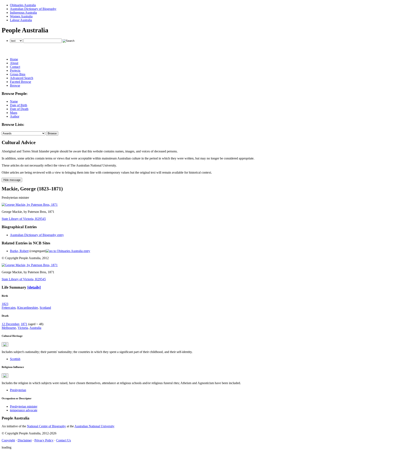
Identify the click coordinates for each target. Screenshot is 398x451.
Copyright (8, 440)
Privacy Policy (43, 440)
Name (14, 101)
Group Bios (17, 74)
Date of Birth (18, 105)
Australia (35, 328)
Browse (15, 85)
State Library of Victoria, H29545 (24, 219)
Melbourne (9, 328)
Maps (13, 112)
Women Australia (21, 16)
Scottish (15, 359)
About (14, 63)
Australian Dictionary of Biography (33, 9)
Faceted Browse (20, 81)
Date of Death (19, 109)
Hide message (12, 179)
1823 (5, 304)
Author (14, 116)
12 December (10, 324)
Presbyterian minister (23, 406)
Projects (15, 70)
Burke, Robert (19, 251)
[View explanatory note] (5, 344)
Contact (15, 67)
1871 (24, 324)
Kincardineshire (27, 307)
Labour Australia (21, 20)
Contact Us (63, 440)
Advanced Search (21, 78)
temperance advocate (23, 410)
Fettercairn (9, 307)
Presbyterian (18, 390)
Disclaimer (25, 440)
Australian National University (94, 426)
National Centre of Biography (46, 426)
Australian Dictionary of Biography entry (37, 235)
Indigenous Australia (23, 12)
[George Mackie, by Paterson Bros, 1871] (30, 204)
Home (14, 59)
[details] (34, 287)
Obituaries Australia (23, 5)
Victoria (23, 328)
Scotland (45, 307)
